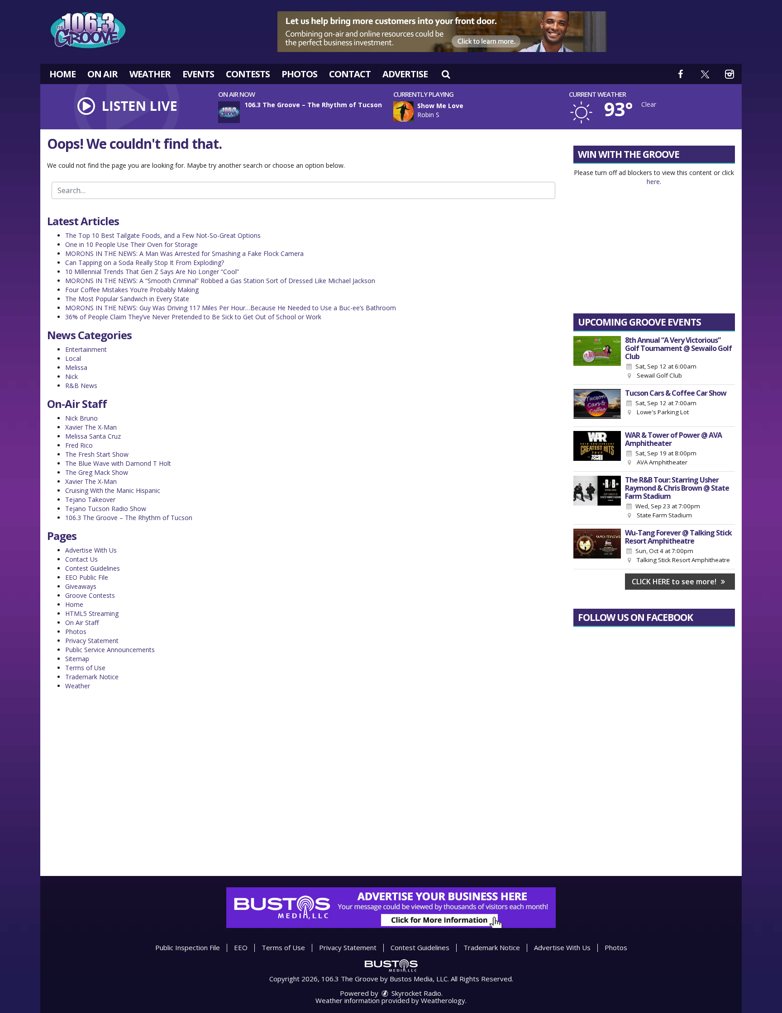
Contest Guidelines (92, 568)
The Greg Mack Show (96, 472)
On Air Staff (82, 622)
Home (62, 74)
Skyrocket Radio (415, 993)
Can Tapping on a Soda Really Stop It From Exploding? (144, 262)
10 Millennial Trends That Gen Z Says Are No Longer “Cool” (152, 271)
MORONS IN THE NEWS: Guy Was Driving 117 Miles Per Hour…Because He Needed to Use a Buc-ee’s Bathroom (230, 307)
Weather (150, 74)
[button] (445, 74)
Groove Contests (90, 595)
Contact (350, 74)
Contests (248, 74)
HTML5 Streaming (92, 613)
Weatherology (443, 1000)
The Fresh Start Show (97, 454)
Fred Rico (79, 445)
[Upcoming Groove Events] (597, 358)
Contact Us (81, 559)
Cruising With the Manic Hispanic (112, 490)
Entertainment (86, 349)
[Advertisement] (442, 31)
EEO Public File (86, 577)
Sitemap (77, 658)
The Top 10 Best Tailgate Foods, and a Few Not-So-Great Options (163, 235)
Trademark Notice (92, 676)
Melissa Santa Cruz (93, 436)
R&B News (81, 385)
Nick (71, 376)
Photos (299, 74)
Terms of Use (85, 667)
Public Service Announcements (110, 649)
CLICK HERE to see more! (675, 582)
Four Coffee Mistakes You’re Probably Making (132, 289)
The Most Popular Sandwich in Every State (127, 298)
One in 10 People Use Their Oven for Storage (131, 244)
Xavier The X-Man (91, 427)
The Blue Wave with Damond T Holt (118, 463)
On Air (102, 74)
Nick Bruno (81, 418)
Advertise (405, 74)
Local (73, 358)
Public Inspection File (187, 947)
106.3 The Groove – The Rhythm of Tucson (128, 517)
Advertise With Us (91, 550)
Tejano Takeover (90, 499)
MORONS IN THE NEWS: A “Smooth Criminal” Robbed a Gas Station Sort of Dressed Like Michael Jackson (220, 280)
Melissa (76, 367)
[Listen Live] (483, 111)
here (653, 181)
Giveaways (80, 586)
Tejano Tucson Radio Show (105, 508)
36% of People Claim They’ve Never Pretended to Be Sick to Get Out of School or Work (193, 316)
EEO (241, 947)
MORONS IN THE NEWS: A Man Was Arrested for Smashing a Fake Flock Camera (184, 253)
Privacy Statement (92, 640)
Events (198, 74)
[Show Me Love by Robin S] (403, 111)
